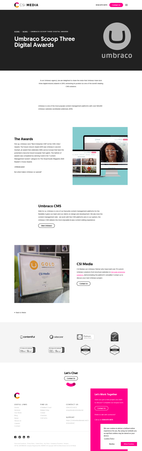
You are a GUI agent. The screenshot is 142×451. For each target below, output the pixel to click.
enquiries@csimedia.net (74, 410)
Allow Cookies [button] (129, 444)
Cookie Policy (39, 443)
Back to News (21, 312)
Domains (66, 443)
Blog (16, 415)
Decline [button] (112, 444)
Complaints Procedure (57, 443)
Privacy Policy (31, 443)
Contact (17, 426)
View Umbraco (46, 226)
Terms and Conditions (20, 443)
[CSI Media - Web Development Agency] (26, 5)
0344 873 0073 (71, 407)
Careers (17, 423)
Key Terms (47, 443)
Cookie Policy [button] (109, 439)
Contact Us (116, 5)
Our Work (18, 413)
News (25, 32)
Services (17, 410)
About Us (17, 421)
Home (17, 32)
